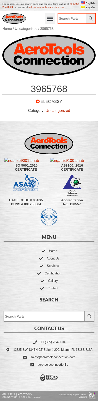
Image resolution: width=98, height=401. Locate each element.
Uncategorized (26, 29)
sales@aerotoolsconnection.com (46, 7)
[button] (50, 18)
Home (7, 29)
